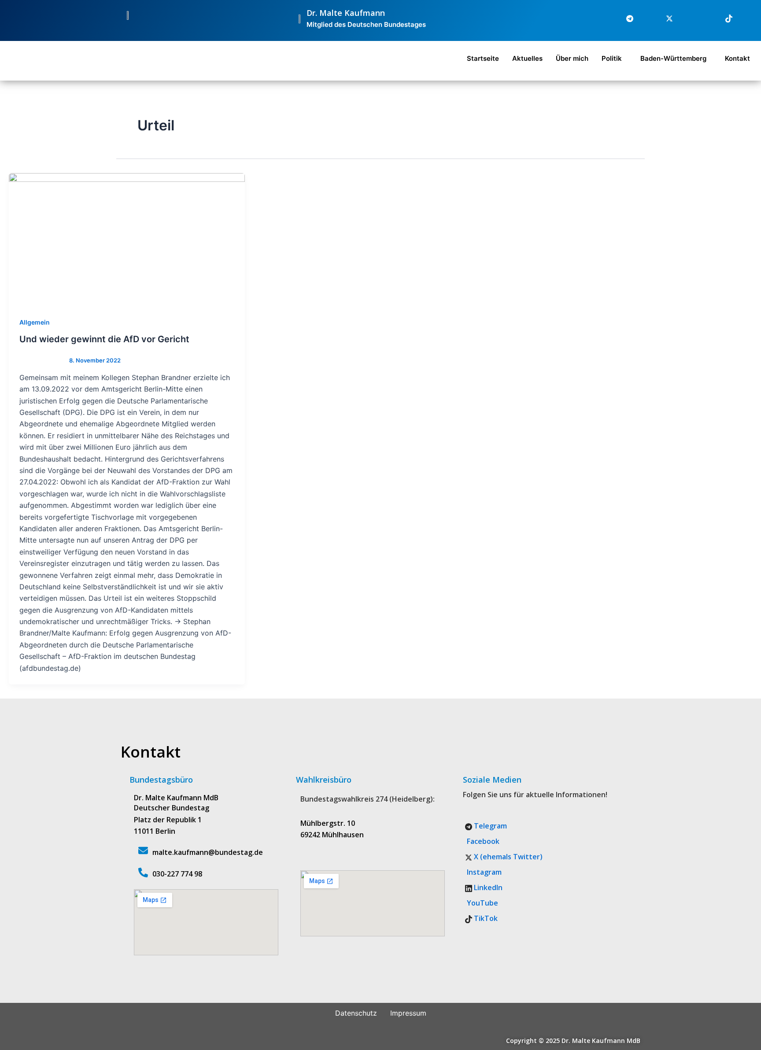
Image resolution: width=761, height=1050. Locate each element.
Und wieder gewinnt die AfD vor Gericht (104, 339)
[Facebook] (644, 18)
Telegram (489, 826)
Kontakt (737, 58)
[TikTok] (723, 18)
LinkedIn (487, 887)
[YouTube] (743, 18)
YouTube (481, 903)
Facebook (482, 841)
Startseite (483, 58)
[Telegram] (624, 18)
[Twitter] (664, 18)
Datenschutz (356, 1013)
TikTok (485, 918)
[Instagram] (684, 18)
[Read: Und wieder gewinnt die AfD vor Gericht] (127, 238)
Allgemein (34, 322)
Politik (612, 58)
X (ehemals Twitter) (507, 856)
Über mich (572, 58)
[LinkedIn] (704, 18)
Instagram (483, 872)
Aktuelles (527, 58)
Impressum (408, 1013)
